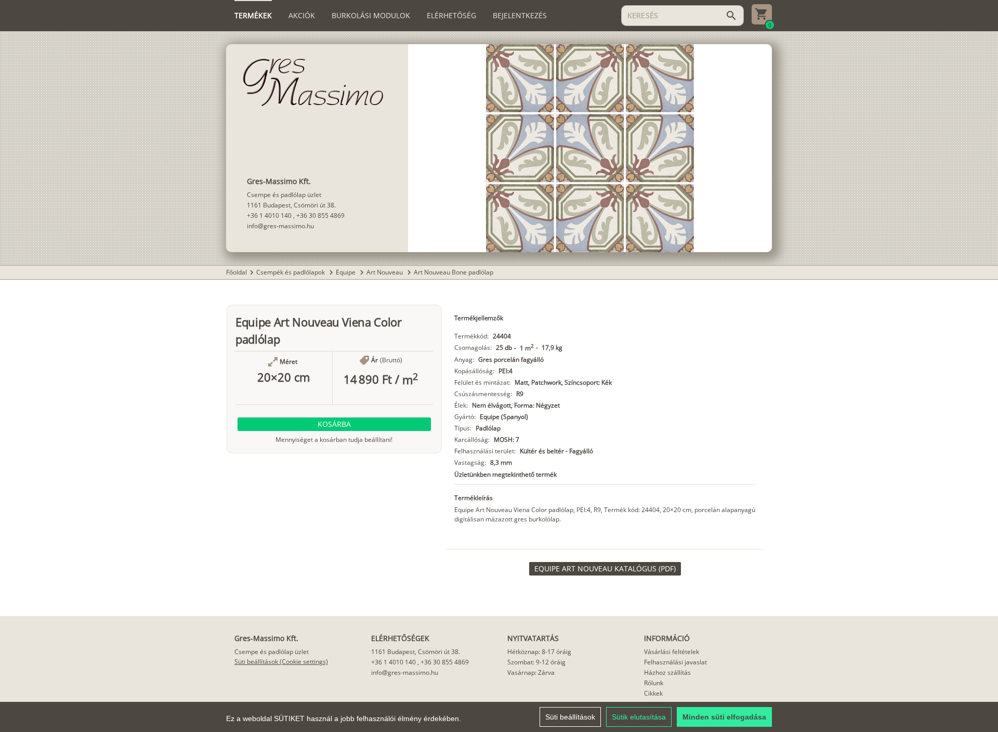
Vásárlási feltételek (671, 651)
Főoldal (236, 272)
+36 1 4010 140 (269, 215)
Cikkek (653, 693)
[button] (334, 424)
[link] (605, 569)
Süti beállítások (570, 717)
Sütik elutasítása (639, 717)
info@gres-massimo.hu (280, 225)
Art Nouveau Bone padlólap (453, 272)
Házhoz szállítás (667, 672)
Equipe (346, 272)
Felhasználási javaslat (675, 662)
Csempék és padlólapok (291, 272)
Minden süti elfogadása (724, 717)
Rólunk (653, 682)
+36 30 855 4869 (320, 215)
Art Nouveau (385, 272)
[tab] (253, 15)
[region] (499, 717)
